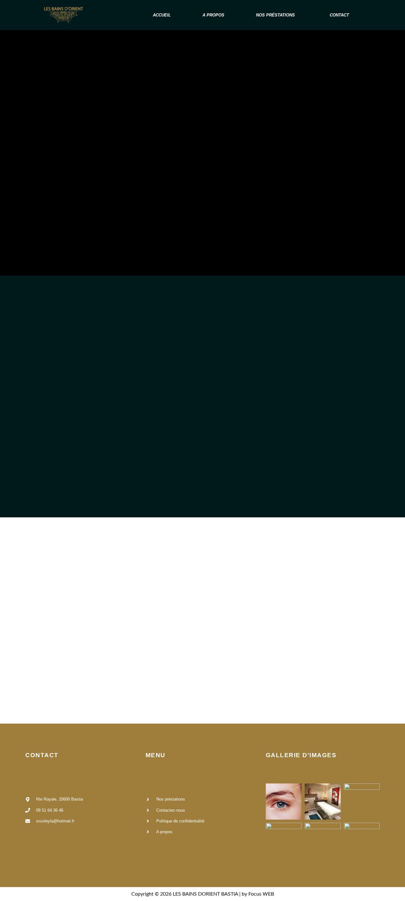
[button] (277, 15)
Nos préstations (275, 15)
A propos (213, 15)
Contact (339, 15)
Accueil (162, 15)
